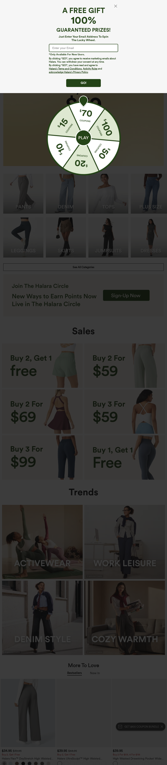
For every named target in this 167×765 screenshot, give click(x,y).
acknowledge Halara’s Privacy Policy (68, 72)
